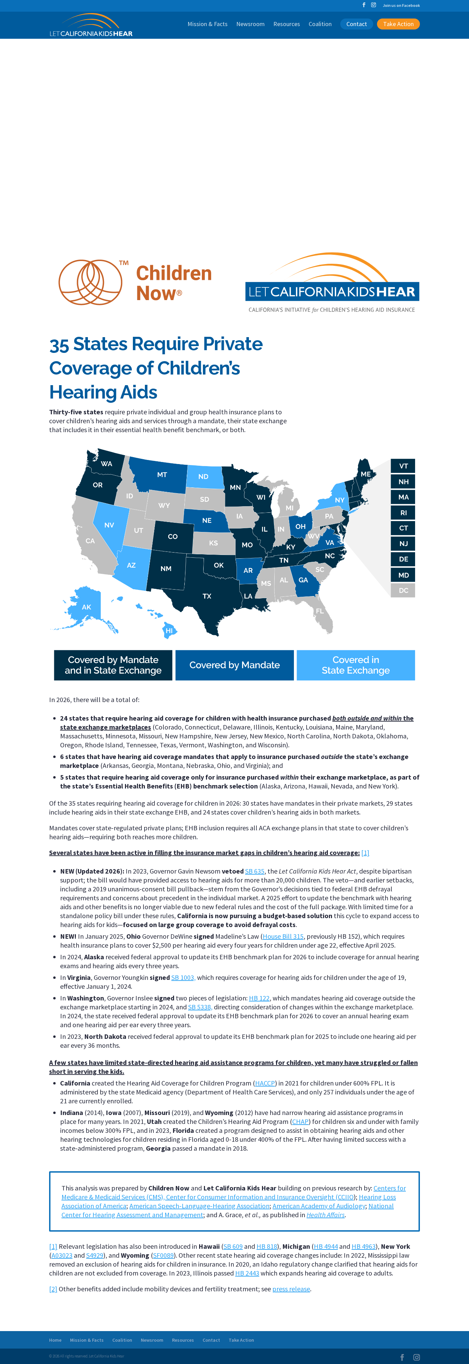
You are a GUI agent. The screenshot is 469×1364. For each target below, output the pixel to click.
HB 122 (259, 998)
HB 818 (266, 1246)
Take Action (398, 24)
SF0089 (163, 1255)
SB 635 (254, 871)
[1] (365, 852)
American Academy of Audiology (319, 1205)
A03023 (62, 1255)
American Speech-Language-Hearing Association (199, 1205)
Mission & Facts (207, 25)
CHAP (300, 1121)
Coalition (320, 25)
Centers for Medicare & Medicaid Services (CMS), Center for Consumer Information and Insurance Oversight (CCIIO (233, 1192)
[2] (53, 1288)
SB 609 (233, 1246)
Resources (286, 25)
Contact (356, 24)
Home (55, 1340)
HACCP (265, 1083)
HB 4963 (364, 1246)
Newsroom (250, 25)
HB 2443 (247, 1273)
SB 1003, (183, 977)
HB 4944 (326, 1246)
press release (291, 1288)
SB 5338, (200, 1007)
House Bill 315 (283, 936)
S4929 (94, 1255)
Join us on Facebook (401, 5)
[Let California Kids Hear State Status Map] (234, 683)
